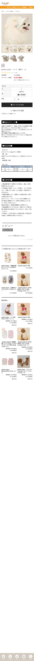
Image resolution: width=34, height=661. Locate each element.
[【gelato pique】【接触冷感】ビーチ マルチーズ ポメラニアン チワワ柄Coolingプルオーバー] (7, 334)
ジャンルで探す (9, 11)
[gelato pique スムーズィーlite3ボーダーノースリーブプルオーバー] (23, 361)
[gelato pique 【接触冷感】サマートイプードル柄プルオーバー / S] (7, 257)
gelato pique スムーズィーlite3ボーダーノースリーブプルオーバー (24, 371)
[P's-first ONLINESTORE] (5, 4)
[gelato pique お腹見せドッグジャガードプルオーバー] (7, 279)
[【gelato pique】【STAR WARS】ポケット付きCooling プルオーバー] (23, 279)
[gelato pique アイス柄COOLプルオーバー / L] (7, 309)
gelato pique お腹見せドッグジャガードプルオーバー (9, 289)
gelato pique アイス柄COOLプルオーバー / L (8, 318)
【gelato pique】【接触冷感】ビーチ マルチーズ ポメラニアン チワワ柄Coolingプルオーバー (9, 344)
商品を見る (14, 325)
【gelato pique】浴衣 (23, 265)
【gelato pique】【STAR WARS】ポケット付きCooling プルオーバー (24, 289)
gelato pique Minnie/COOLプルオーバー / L (9, 371)
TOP (2, 11)
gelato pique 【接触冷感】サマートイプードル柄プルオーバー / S (9, 267)
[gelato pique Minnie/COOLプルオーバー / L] (7, 361)
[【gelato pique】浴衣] (23, 257)
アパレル (17, 11)
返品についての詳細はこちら (9, 113)
